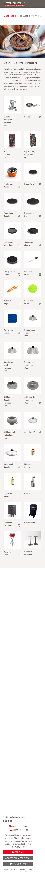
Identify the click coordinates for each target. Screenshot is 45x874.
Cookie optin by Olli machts (26, 872)
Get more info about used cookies (18, 869)
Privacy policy (20, 847)
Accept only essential (18, 858)
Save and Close (18, 864)
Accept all (18, 852)
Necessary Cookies (19, 826)
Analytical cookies (20, 830)
